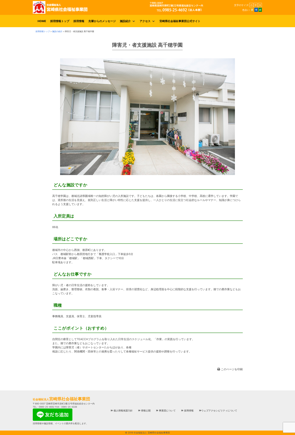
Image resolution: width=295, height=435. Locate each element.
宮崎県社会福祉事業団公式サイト (179, 21)
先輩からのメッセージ (102, 21)
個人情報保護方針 (123, 410)
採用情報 (78, 21)
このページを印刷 (231, 369)
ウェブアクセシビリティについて (219, 410)
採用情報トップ (59, 21)
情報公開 (145, 410)
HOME (42, 21)
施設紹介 (125, 21)
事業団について (167, 410)
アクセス (145, 21)
